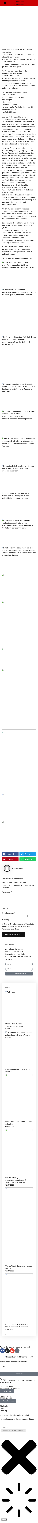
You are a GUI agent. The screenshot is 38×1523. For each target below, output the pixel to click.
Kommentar (7, 892)
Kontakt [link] (3, 1419)
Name (5, 909)
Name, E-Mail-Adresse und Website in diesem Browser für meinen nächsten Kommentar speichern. (18, 926)
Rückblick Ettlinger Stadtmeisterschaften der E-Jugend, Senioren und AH (16, 1180)
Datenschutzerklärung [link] (25, 1419)
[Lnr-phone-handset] (17, 1350)
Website (5, 920)
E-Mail (2, 1367)
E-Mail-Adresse (8, 913)
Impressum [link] (11, 1419)
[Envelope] (12, 1350)
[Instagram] (7, 1350)
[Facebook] (2, 1350)
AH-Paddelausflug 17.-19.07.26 (17, 1069)
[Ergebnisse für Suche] (19, 1500)
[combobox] (13, 1430)
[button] (5, 3)
